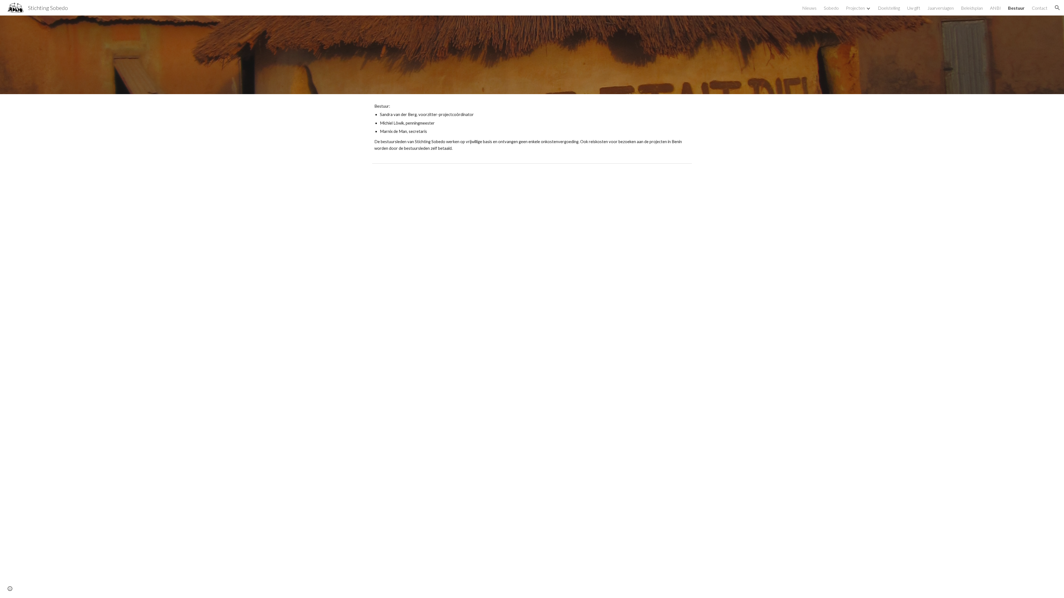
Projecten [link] (855, 8)
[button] (1057, 7)
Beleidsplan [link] (972, 8)
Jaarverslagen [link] (940, 8)
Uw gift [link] (913, 8)
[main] (532, 127)
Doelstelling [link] (889, 8)
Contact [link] (1039, 8)
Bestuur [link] (1016, 8)
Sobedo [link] (831, 8)
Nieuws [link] (809, 8)
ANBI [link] (995, 8)
